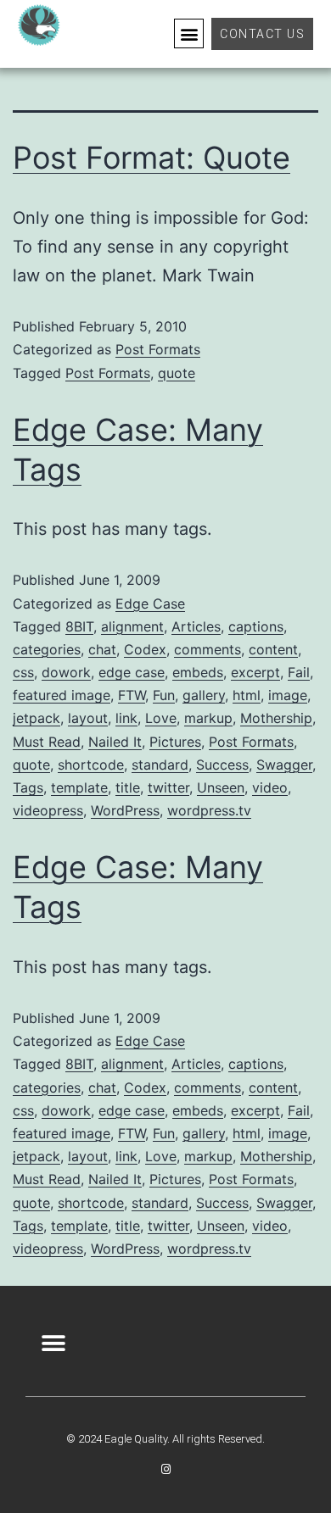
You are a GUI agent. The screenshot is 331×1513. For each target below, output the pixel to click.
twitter (168, 787)
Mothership (276, 717)
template (79, 787)
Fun (164, 695)
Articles (196, 626)
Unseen (220, 787)
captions (255, 626)
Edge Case (150, 603)
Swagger (284, 764)
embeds (197, 672)
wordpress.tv (209, 810)
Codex (145, 649)
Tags (28, 787)
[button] (189, 33)
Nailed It (115, 741)
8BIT (79, 626)
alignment (132, 626)
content (273, 649)
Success (222, 764)
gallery (203, 695)
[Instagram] (165, 1469)
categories (47, 649)
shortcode (91, 764)
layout (88, 717)
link (126, 717)
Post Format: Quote (151, 157)
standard (160, 764)
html (247, 695)
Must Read (47, 741)
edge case (131, 672)
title (127, 787)
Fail (299, 672)
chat (102, 649)
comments (207, 649)
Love (161, 717)
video (270, 787)
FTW (131, 695)
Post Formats (157, 349)
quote (176, 372)
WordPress (125, 810)
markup (208, 717)
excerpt (255, 672)
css (23, 672)
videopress (48, 810)
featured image (61, 695)
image (287, 695)
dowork (66, 672)
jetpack (36, 717)
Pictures (175, 741)
